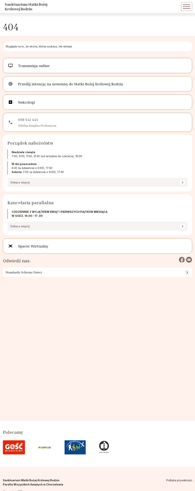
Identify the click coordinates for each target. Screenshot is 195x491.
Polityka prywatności (179, 480)
